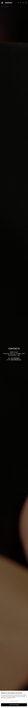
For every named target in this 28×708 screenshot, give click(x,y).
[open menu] (26, 2)
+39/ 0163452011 (15, 358)
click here (13, 696)
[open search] (18, 2)
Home (2, 6)
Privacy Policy (3, 697)
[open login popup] (23, 2)
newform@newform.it (16, 359)
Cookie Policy (9, 697)
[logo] (6, 2)
